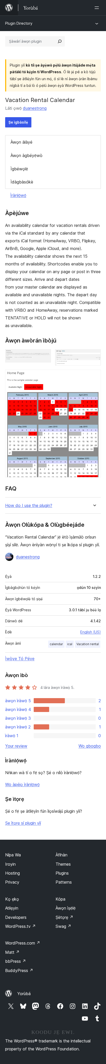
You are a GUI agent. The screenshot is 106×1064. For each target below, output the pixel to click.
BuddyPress (19, 970)
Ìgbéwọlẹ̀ (19, 168)
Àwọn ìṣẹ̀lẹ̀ (66, 908)
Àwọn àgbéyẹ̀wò (26, 155)
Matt (12, 952)
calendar (56, 644)
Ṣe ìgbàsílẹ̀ (18, 122)
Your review (16, 745)
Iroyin (10, 864)
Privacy (12, 882)
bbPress (15, 961)
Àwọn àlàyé (21, 142)
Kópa (60, 899)
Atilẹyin (11, 908)
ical (69, 644)
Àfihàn (61, 854)
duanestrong (35, 108)
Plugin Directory (18, 23)
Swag (63, 926)
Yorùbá (24, 993)
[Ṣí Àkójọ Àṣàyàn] (98, 7)
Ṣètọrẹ (64, 917)
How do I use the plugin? (28, 505)
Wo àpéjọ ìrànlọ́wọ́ (22, 784)
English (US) (90, 632)
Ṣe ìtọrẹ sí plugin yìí (23, 823)
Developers (15, 917)
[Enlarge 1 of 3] (44, 356)
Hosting (12, 873)
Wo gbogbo (89, 745)
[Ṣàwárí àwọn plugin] (60, 41)
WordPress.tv (20, 926)
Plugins (62, 873)
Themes (63, 864)
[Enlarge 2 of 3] (93, 356)
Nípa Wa (13, 854)
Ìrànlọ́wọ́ (18, 195)
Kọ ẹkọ (12, 899)
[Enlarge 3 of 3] (93, 376)
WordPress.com (22, 943)
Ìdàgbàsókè (22, 181)
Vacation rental (87, 644)
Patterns (64, 882)
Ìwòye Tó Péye (19, 658)
